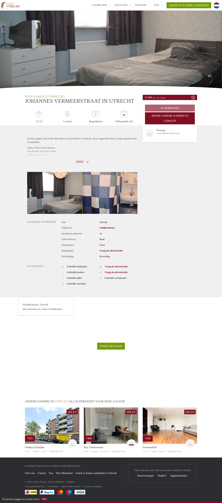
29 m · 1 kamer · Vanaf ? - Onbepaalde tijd (44, 451)
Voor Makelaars (64, 473)
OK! (44, 499)
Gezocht (141, 5)
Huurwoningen (145, 475)
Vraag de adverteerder (111, 250)
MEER (80, 161)
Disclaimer (54, 486)
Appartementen (178, 475)
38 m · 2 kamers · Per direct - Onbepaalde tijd (104, 451)
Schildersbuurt (107, 227)
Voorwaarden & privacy (35, 486)
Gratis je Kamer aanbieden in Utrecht (96, 473)
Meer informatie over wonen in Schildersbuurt (42, 309)
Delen (72, 411)
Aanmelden (99, 5)
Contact (42, 473)
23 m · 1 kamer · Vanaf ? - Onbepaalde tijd (162, 451)
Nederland (70, 482)
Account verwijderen (92, 486)
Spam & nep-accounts (71, 486)
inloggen (121, 5)
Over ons (30, 473)
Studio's (162, 475)
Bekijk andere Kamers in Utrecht (170, 118)
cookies (18, 499)
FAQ (156, 5)
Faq (51, 473)
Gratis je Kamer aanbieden (189, 5)
